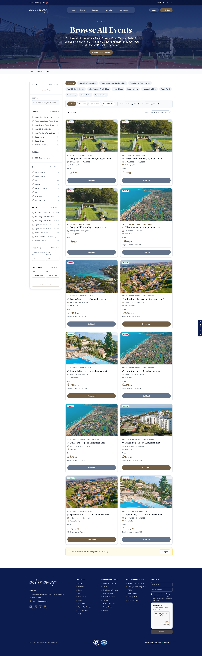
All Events (70, 83)
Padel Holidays (132, 89)
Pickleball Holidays (149, 89)
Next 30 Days (95, 104)
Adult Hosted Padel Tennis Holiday (113, 83)
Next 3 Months (108, 104)
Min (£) (34, 254)
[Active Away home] (38, 10)
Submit (161, 632)
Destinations (124, 10)
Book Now (166, 10)
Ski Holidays (71, 95)
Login (154, 10)
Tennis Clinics (85, 95)
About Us (109, 10)
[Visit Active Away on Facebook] (31, 607)
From (33, 271)
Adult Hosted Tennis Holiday (140, 83)
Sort (147, 113)
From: (122, 104)
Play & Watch (165, 89)
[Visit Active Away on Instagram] (35, 607)
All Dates (71, 104)
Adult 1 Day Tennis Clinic (87, 83)
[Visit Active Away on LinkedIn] (45, 607)
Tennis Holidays (100, 95)
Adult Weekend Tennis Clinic (99, 89)
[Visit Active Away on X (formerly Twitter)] (40, 607)
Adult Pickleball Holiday (75, 89)
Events (82, 10)
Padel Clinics (118, 89)
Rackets (95, 10)
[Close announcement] (171, 2)
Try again (165, 552)
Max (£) (48, 254)
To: (143, 104)
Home (73, 10)
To (47, 271)
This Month (82, 104)
